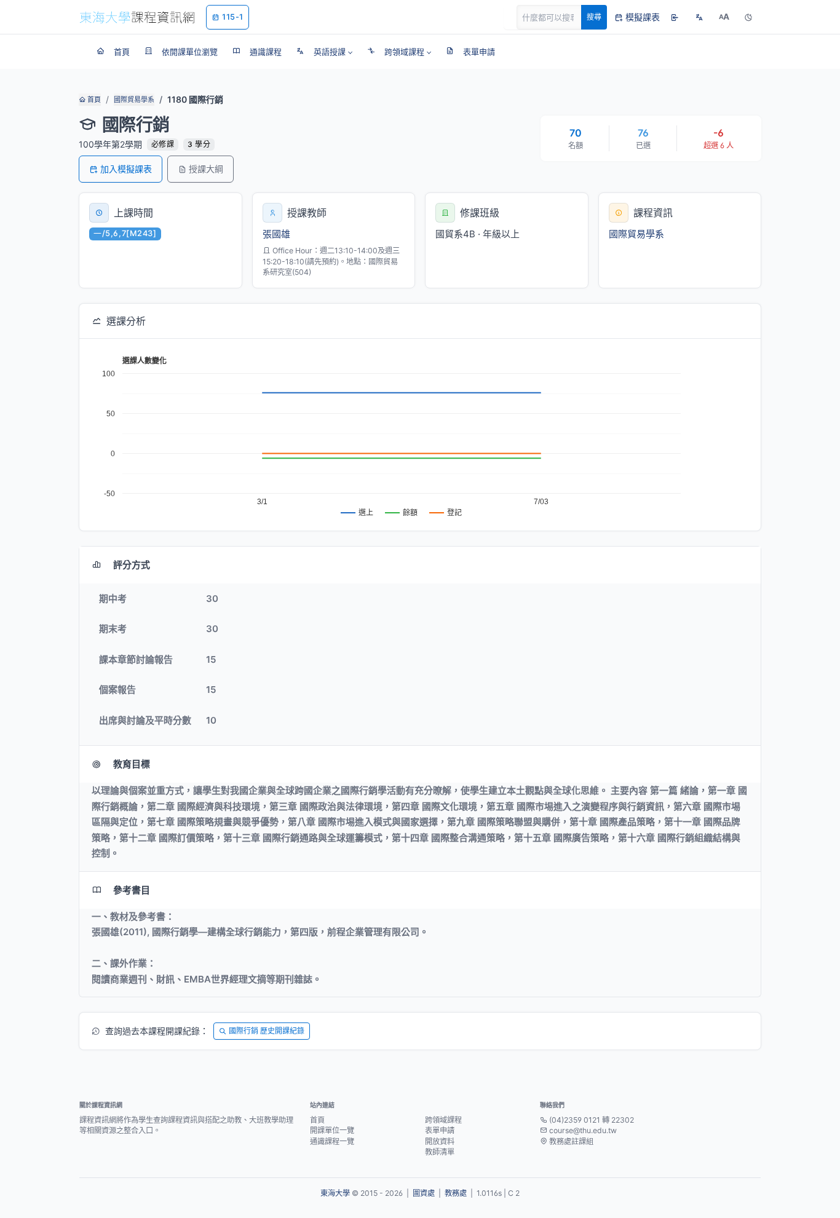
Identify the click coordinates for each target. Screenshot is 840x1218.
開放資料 (439, 1141)
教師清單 (439, 1152)
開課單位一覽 (332, 1130)
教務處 (456, 1193)
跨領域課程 (443, 1120)
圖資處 (424, 1193)
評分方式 (131, 565)
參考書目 (131, 890)
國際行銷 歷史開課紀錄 (266, 1030)
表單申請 (439, 1130)
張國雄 (276, 234)
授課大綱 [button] (206, 169)
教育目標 (131, 764)
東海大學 (335, 1193)
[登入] (674, 17)
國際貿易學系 (134, 99)
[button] (324, 51)
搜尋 (594, 17)
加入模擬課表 (126, 169)
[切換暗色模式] (748, 17)
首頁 (93, 99)
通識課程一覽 (332, 1141)
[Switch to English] (699, 17)
